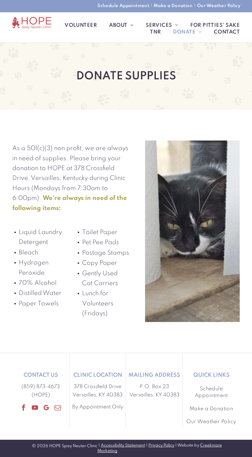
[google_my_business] (46, 408)
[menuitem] (124, 6)
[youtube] (35, 408)
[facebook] (24, 408)
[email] (58, 408)
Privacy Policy (161, 445)
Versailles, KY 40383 (98, 395)
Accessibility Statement (123, 445)
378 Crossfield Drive (97, 386)
